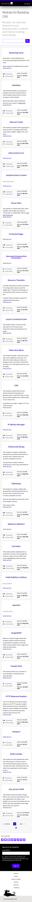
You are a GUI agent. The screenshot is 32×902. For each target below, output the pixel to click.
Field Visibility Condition (16, 577)
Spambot (16, 605)
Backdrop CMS (13, 899)
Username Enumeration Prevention (16, 257)
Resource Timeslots (16, 280)
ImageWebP (16, 633)
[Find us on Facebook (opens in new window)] (21, 840)
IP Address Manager (16, 424)
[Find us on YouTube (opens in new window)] (5, 840)
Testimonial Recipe (16, 446)
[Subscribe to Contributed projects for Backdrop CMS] (16, 828)
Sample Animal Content (16, 175)
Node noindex (16, 754)
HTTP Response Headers (16, 696)
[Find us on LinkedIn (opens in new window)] (8, 840)
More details (7, 68)
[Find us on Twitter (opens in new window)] (17, 840)
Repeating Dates (16, 52)
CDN (16, 385)
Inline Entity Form (16, 153)
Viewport (16, 731)
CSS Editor (16, 546)
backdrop (5, 3)
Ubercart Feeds (16, 122)
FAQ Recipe (16, 483)
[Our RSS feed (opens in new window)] (24, 840)
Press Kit (16, 885)
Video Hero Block (16, 350)
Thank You (17, 887)
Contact (16, 882)
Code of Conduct (16, 879)
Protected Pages (16, 234)
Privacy (16, 876)
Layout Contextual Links (16, 319)
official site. (22, 103)
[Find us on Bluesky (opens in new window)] (11, 840)
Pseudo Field (16, 666)
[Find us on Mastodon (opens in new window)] (14, 840)
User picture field (16, 789)
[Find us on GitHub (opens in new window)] (2, 840)
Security (16, 873)
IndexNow (16, 85)
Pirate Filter (16, 203)
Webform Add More (16, 524)
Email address (6, 850)
